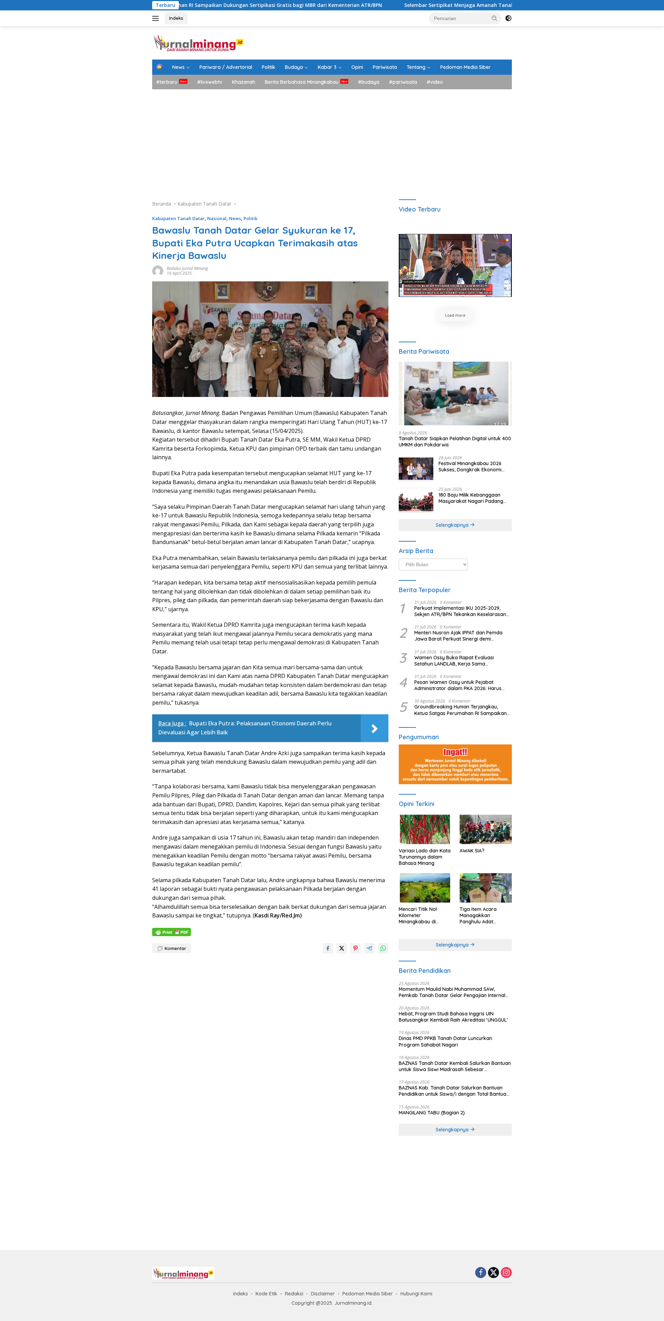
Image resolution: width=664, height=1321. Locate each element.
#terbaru (166, 82)
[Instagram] (506, 1273)
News (178, 67)
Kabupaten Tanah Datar (178, 218)
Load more (455, 315)
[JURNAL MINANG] (198, 42)
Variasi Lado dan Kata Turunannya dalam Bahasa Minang (425, 857)
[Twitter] (493, 1273)
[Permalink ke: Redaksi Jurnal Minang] (157, 270)
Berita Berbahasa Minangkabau (302, 82)
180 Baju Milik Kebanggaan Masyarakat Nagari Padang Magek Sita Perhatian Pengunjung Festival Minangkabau (471, 498)
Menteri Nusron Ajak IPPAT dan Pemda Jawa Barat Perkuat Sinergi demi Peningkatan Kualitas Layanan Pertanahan (458, 636)
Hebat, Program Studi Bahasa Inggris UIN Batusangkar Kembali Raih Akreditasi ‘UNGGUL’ (453, 1017)
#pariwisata (403, 82)
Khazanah (243, 82)
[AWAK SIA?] (486, 829)
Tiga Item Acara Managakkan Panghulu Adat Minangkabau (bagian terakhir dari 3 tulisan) (485, 915)
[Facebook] (480, 1273)
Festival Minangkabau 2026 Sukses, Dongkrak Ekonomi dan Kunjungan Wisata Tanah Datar (473, 466)
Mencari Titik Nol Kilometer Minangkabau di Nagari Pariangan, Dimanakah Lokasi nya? (420, 915)
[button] (494, 18)
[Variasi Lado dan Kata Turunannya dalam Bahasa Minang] (425, 829)
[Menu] (157, 18)
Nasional (217, 218)
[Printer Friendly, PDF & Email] (171, 931)
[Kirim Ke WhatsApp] (383, 948)
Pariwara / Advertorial (226, 67)
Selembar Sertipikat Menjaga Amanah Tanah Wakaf (411, 5)
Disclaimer (323, 1294)
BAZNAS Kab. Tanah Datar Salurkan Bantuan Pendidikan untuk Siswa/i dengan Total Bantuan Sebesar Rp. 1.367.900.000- (454, 1091)
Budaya (294, 67)
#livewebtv (209, 82)
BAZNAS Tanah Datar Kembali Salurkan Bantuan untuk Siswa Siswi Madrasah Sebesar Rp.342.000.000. (455, 1066)
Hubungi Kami (416, 1294)
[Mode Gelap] (508, 18)
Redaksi (294, 1294)
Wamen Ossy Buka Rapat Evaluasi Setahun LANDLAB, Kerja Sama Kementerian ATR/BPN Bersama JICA (457, 660)
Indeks (176, 18)
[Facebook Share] (328, 948)
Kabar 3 (327, 67)
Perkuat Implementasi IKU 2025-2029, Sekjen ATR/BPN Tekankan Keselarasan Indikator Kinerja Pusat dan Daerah (460, 611)
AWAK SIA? (472, 851)
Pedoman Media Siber (465, 67)
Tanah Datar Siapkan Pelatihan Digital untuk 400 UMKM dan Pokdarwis (455, 441)
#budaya (368, 82)
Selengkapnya (453, 525)
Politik (268, 67)
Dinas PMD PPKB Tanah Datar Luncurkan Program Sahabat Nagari (445, 1041)
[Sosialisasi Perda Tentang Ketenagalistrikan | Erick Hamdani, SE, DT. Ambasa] (455, 265)
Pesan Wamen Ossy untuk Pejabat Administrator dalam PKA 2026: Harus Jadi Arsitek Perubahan (457, 685)
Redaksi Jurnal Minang (187, 268)
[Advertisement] (332, 141)
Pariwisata (385, 67)
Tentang (416, 67)
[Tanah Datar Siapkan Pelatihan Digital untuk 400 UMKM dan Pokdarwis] (455, 393)
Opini (357, 67)
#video (435, 82)
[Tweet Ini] (341, 948)
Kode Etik (266, 1294)
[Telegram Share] (369, 948)
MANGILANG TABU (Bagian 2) (432, 1113)
